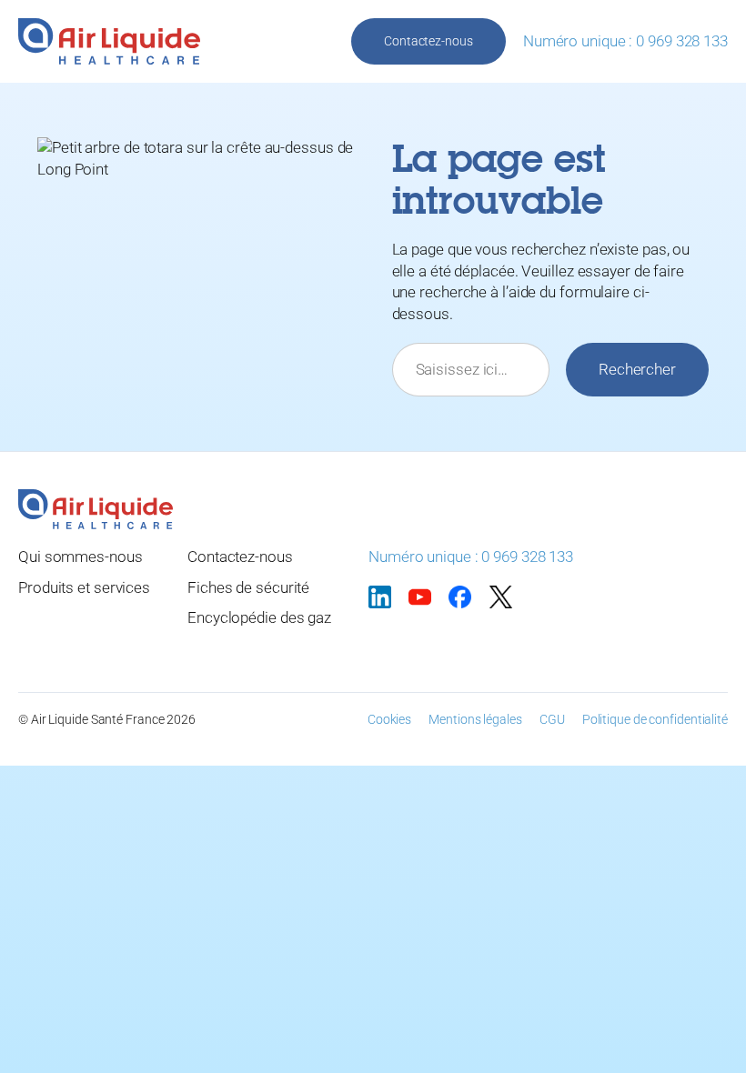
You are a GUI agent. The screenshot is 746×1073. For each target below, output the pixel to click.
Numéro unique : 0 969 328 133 (625, 41)
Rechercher (637, 369)
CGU (552, 719)
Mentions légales (474, 719)
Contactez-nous (428, 41)
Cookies (389, 719)
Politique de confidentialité (655, 719)
